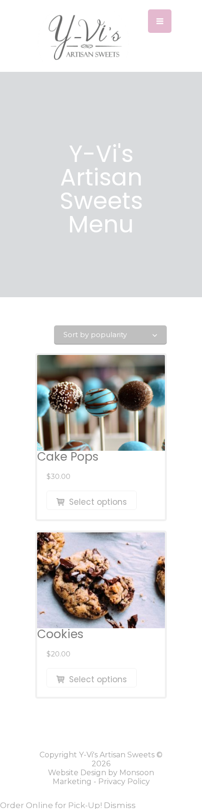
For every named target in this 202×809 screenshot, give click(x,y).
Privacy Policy (124, 781)
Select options (98, 502)
